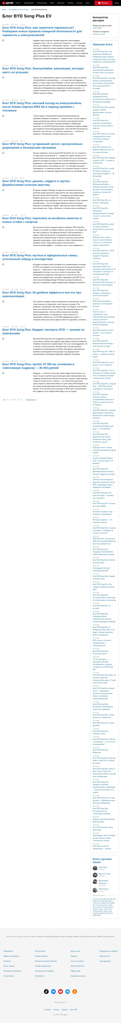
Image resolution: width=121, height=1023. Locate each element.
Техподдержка (105, 961)
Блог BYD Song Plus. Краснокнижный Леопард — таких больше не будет (103, 343)
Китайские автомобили (12, 971)
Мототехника (40, 951)
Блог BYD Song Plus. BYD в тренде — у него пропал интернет (103, 332)
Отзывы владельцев (43, 966)
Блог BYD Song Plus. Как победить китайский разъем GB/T (103, 586)
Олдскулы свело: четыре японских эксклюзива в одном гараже (104, 449)
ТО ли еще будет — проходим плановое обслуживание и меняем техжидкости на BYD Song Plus (103, 664)
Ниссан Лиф (102, 899)
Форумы (74, 956)
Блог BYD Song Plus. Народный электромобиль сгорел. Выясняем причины (103, 551)
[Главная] (7, 3)
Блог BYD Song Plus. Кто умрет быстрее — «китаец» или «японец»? (103, 495)
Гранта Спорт (108, 909)
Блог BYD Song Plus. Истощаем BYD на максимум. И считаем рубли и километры (104, 597)
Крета (106, 905)
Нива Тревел (104, 889)
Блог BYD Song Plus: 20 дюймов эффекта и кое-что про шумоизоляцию (103, 149)
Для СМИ (73, 1010)
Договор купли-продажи (44, 971)
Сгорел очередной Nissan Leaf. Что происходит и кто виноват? (103, 460)
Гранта (106, 911)
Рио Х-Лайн (101, 901)
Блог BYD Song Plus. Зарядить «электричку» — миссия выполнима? (103, 292)
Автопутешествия (77, 966)
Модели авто (60, 1002)
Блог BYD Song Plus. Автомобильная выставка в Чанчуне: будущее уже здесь (104, 471)
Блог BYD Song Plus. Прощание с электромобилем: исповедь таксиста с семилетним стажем (103, 213)
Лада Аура (103, 867)
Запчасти (60, 3)
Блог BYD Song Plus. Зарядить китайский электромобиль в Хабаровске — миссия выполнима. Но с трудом (104, 787)
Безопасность (104, 956)
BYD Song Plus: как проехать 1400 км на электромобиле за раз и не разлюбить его (104, 541)
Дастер (101, 911)
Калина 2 (110, 907)
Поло (110, 911)
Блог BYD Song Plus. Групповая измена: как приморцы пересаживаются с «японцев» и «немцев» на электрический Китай (104, 269)
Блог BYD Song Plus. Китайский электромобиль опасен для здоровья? (103, 706)
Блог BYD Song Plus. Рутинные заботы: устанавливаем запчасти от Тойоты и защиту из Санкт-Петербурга (103, 399)
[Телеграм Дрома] (67, 991)
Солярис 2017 (105, 903)
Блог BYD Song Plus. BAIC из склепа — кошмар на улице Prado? (104, 354)
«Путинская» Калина (105, 913)
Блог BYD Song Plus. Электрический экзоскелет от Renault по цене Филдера (104, 282)
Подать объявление (11, 956)
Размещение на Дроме (108, 951)
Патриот (95, 909)
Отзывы (70, 3)
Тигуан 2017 (96, 903)
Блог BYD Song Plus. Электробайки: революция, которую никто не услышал (103, 69)
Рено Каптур (100, 905)
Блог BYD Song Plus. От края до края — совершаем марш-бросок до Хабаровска (104, 800)
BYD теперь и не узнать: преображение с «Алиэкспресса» (102, 642)
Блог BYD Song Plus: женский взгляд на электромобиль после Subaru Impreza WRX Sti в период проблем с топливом (42, 106)
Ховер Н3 (100, 907)
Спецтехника (9, 976)
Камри (99, 915)
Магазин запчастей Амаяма (46, 961)
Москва (17, 3)
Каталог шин (75, 951)
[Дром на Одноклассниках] (74, 991)
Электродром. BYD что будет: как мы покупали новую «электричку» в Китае (104, 837)
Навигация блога (102, 44)
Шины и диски (9, 966)
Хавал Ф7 (109, 899)
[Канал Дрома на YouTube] (60, 991)
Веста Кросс (109, 901)
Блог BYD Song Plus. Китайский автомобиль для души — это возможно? (103, 425)
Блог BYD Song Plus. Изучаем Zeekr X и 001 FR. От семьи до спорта (104, 760)
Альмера (95, 911)
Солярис (95, 913)
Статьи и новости (77, 961)
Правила (65, 1010)
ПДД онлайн (75, 971)
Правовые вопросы (78, 976)
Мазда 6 (100, 909)
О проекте (47, 1010)
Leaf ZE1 (95, 899)
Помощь (56, 1010)
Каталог (80, 3)
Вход (117, 3)
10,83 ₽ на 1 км (99, 34)
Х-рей (110, 905)
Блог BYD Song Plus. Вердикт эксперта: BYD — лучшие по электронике (104, 160)
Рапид (105, 907)
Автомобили (29, 3)
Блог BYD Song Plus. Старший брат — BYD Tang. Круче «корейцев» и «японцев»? (104, 386)
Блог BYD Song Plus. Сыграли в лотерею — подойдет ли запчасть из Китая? (104, 530)
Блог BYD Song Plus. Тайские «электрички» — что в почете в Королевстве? (104, 741)
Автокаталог (40, 976)
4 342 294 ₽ (97, 28)
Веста (94, 907)
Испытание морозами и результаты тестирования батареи (102, 303)
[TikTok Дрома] (46, 991)
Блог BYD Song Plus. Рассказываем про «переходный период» (101, 810)
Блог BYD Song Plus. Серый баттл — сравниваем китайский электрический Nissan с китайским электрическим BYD (103, 693)
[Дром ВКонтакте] (53, 991)
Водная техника (41, 956)
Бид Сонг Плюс (104, 874)
